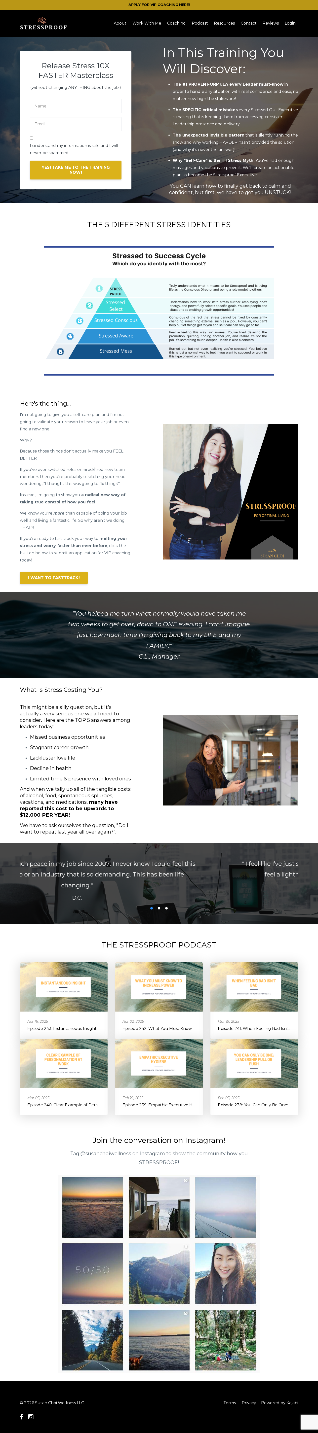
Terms (229, 1402)
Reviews (271, 23)
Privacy (249, 1402)
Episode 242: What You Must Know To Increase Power (176, 1027)
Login (290, 23)
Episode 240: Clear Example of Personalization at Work (81, 1103)
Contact (249, 23)
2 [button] (159, 907)
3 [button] (166, 907)
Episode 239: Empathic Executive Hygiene (164, 1103)
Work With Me (146, 23)
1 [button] (151, 907)
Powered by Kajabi (279, 1402)
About (120, 23)
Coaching (176, 23)
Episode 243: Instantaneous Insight (62, 1027)
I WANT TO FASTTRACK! (54, 577)
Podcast (200, 23)
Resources (224, 23)
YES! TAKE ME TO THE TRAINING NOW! (76, 170)
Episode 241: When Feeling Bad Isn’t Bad (258, 1027)
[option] (159, 874)
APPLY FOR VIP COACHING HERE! (159, 4)
